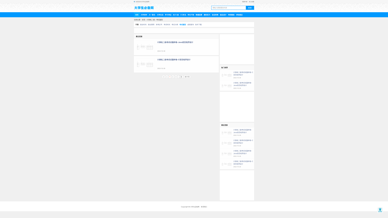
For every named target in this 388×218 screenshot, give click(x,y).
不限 (137, 25)
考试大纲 (175, 25)
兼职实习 (207, 15)
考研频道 (231, 15)
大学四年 (144, 15)
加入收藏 (251, 1)
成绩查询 (190, 25)
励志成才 (223, 15)
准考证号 (159, 25)
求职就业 (239, 15)
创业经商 (215, 15)
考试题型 (159, 20)
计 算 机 (183, 15)
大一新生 (152, 15)
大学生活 (160, 15)
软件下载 (198, 25)
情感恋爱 (199, 15)
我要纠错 (244, 1)
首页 (137, 15)
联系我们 (204, 207)
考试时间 (167, 25)
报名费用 (151, 25)
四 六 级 (176, 15)
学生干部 (191, 15)
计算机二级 (151, 20)
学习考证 (168, 15)
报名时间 (143, 25)
